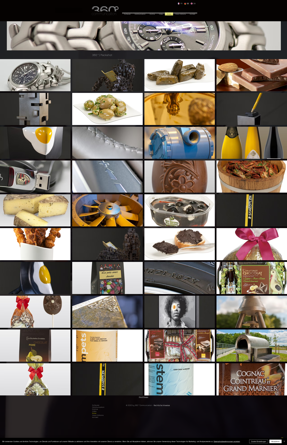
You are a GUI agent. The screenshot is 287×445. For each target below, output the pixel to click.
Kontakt (95, 417)
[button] (35, 75)
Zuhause (95, 405)
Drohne (95, 409)
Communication (98, 407)
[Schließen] (284, 441)
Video (94, 411)
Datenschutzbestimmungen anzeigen (227, 441)
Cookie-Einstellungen (258, 441)
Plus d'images (143, 397)
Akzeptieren (275, 441)
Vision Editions (98, 415)
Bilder (94, 413)
